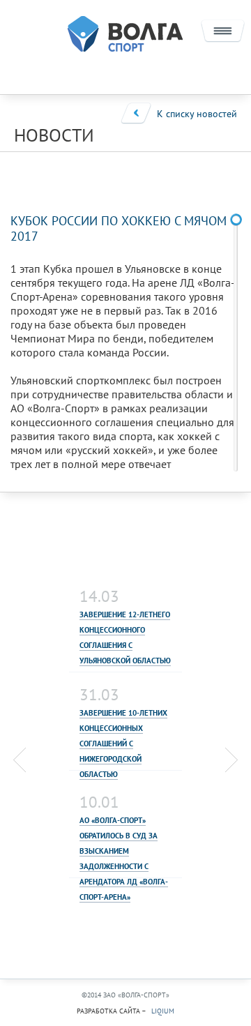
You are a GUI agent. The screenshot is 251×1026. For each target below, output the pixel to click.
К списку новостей (197, 113)
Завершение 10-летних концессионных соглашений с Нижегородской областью (123, 743)
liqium (162, 1011)
